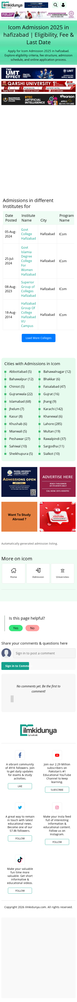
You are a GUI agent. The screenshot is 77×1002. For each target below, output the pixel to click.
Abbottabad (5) (20, 371)
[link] (36, 5)
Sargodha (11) (53, 446)
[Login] (63, 5)
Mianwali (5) (18, 431)
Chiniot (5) (16, 386)
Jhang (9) (49, 401)
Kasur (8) (16, 416)
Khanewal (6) (52, 416)
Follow (20, 838)
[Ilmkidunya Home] (12, 5)
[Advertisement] (38, 148)
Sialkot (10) (51, 454)
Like (20, 786)
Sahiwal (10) (18, 446)
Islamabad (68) (20, 401)
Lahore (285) (52, 424)
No (32, 628)
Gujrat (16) (51, 394)
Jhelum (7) (16, 409)
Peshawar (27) (19, 439)
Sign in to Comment (17, 666)
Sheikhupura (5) (21, 454)
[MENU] (72, 5)
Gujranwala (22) (21, 394)
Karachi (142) (53, 409)
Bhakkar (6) (51, 379)
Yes (15, 628)
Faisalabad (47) (54, 386)
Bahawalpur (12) (21, 379)
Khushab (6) (18, 424)
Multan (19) (51, 431)
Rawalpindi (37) (54, 439)
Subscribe (57, 789)
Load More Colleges (39, 338)
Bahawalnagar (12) (57, 371)
